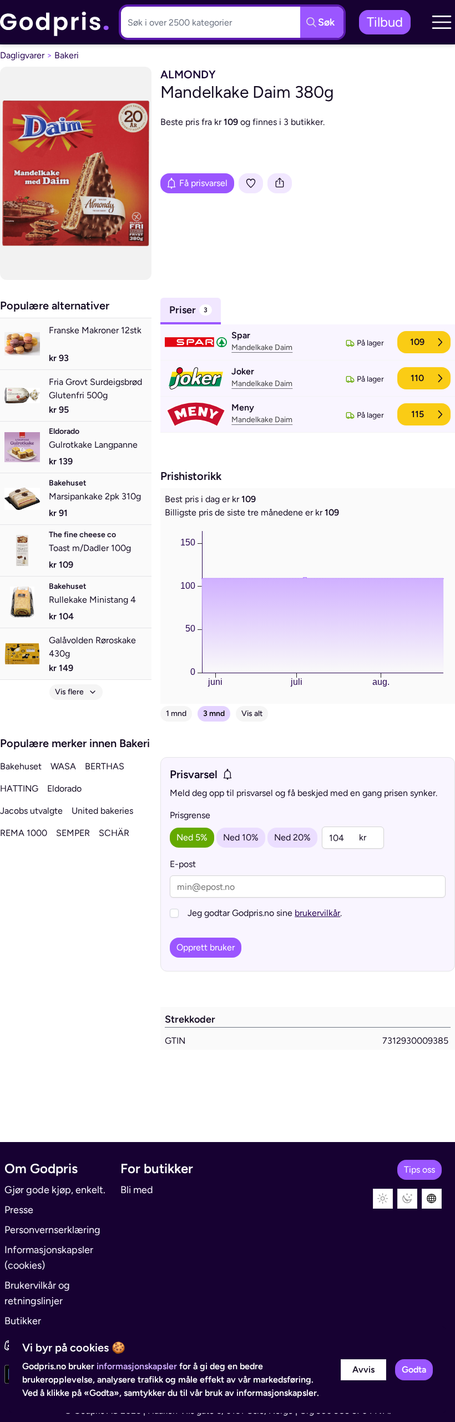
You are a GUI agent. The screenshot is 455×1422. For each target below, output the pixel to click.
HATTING (19, 788)
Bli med (136, 1190)
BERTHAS (104, 766)
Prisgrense (190, 815)
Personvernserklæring (52, 1230)
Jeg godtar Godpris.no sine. (265, 913)
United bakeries (102, 810)
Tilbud (385, 22)
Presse (18, 1210)
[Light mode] (383, 1199)
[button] (441, 22)
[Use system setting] (432, 1199)
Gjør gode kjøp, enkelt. (54, 1190)
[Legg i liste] (251, 183)
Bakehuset (21, 766)
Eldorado (64, 788)
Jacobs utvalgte (31, 810)
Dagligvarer (22, 55)
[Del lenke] (279, 183)
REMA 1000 (23, 833)
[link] (55, 22)
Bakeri (66, 55)
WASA (63, 766)
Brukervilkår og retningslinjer (37, 1293)
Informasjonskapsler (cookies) (48, 1257)
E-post (183, 864)
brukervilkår (317, 913)
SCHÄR (114, 833)
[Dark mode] (407, 1199)
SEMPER (73, 833)
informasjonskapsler (137, 1366)
